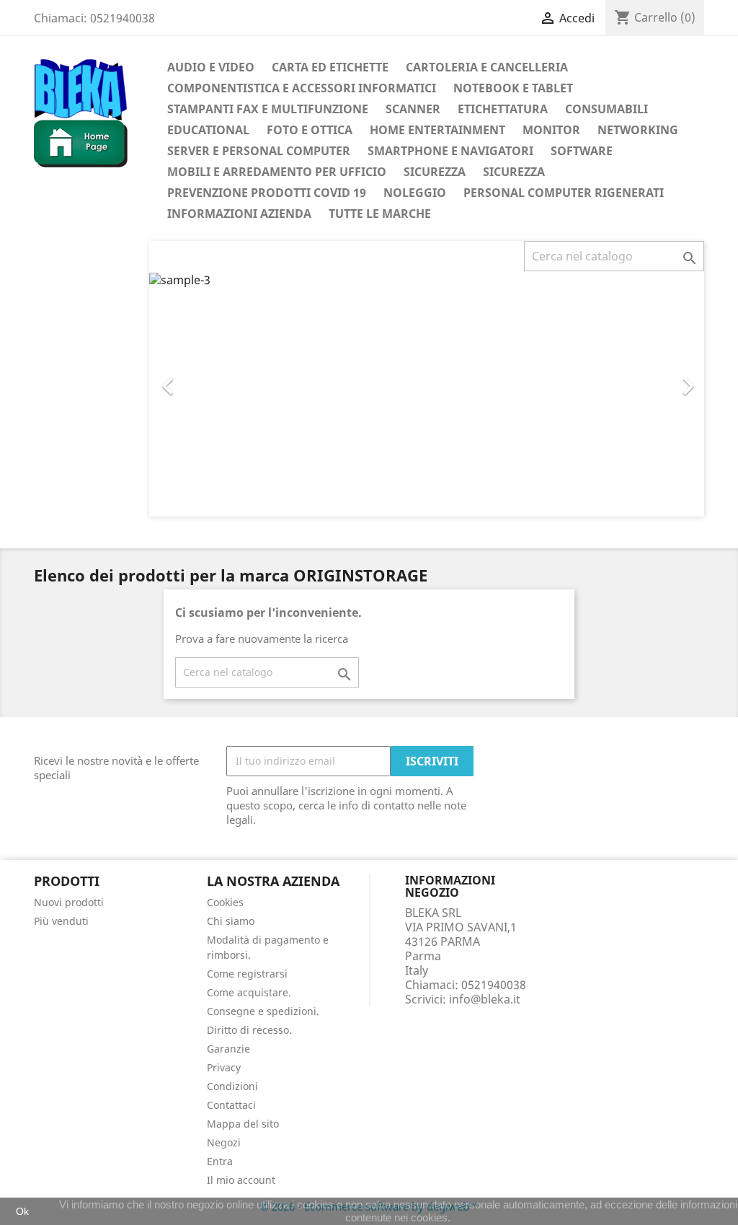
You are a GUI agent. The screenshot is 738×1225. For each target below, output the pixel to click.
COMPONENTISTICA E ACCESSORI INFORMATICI (301, 88)
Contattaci (231, 1105)
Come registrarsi (247, 973)
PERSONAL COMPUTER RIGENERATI (563, 193)
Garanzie (228, 1048)
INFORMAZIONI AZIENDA (239, 213)
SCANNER (413, 109)
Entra (220, 1161)
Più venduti (61, 921)
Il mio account (241, 1180)
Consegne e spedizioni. (263, 1011)
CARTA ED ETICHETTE (330, 67)
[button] (190, 379)
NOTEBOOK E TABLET (513, 88)
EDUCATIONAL (208, 130)
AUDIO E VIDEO (210, 67)
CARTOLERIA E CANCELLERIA (487, 67)
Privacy (224, 1067)
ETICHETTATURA (503, 109)
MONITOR (551, 130)
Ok (22, 1211)
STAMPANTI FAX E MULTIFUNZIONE (267, 109)
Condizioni (232, 1086)
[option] (426, 394)
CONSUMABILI (606, 109)
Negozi (224, 1142)
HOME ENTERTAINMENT (437, 130)
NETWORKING (637, 130)
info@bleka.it (484, 999)
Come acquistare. (249, 992)
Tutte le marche (380, 213)
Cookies (225, 902)
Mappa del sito (243, 1123)
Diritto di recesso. (249, 1030)
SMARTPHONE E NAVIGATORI (450, 151)
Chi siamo (230, 921)
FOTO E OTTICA (309, 130)
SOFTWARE (582, 151)
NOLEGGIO (414, 193)
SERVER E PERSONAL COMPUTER (258, 151)
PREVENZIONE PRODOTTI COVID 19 (266, 193)
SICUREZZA (435, 172)
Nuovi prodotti (69, 902)
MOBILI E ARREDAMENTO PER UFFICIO (276, 172)
